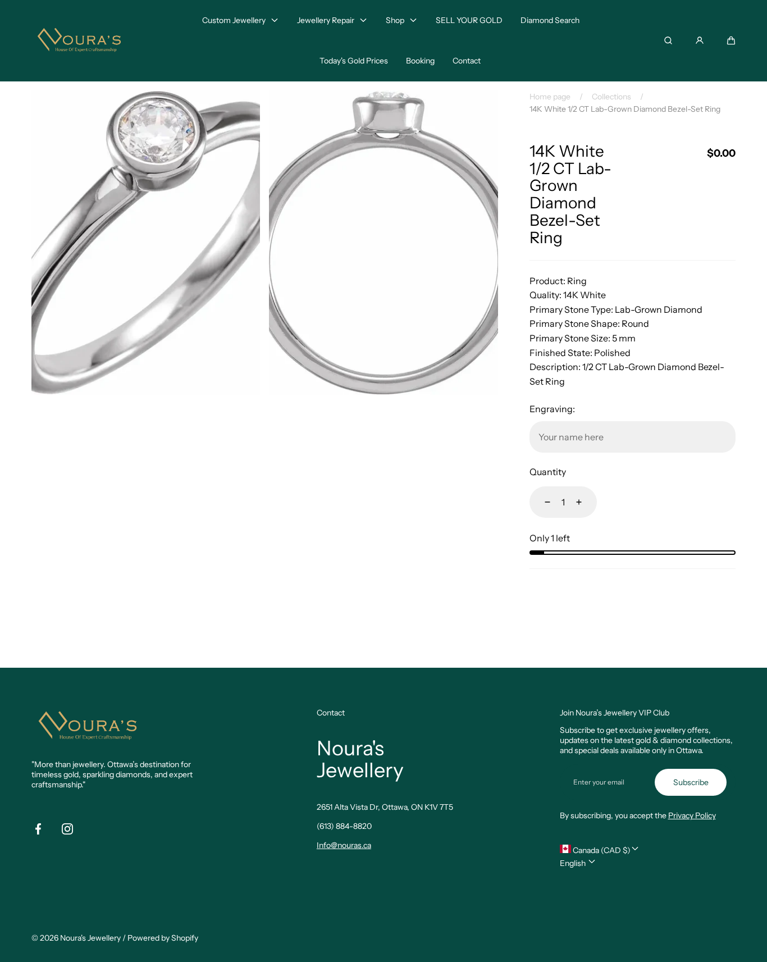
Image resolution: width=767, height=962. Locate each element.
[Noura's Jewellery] (79, 41)
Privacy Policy (692, 815)
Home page (549, 97)
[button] (731, 40)
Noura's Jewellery (90, 938)
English (573, 863)
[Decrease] (540, 502)
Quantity (547, 471)
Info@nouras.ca (344, 845)
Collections (611, 97)
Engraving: (552, 408)
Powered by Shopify (162, 938)
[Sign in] (699, 40)
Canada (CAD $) (601, 850)
